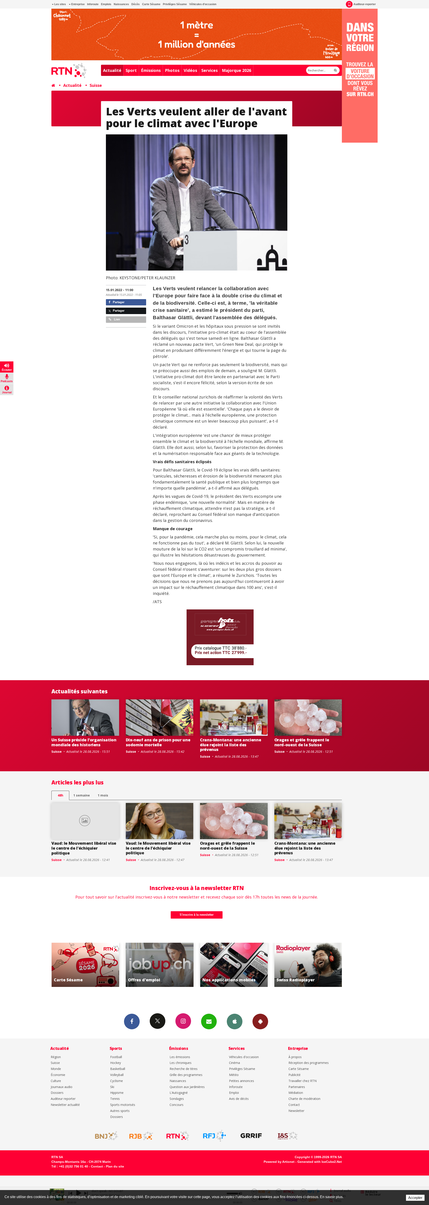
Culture (56, 1081)
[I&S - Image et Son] (288, 1135)
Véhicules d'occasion (202, 4)
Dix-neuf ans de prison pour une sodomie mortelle (158, 742)
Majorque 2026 (236, 70)
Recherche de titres (184, 1069)
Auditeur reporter (63, 1099)
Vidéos (190, 70)
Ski (112, 1087)
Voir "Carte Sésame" (308, 965)
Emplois (106, 4)
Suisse (96, 85)
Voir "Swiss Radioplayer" (233, 965)
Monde (56, 1069)
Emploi (234, 1093)
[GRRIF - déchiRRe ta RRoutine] (251, 1135)
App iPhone (234, 1021)
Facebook (132, 1021)
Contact (294, 1105)
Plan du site (115, 1166)
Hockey (115, 1063)
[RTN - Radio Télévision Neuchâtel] (178, 1135)
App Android (260, 1021)
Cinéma (234, 1063)
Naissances (121, 4)
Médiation (295, 1093)
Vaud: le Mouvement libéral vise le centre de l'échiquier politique (83, 847)
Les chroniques (180, 1063)
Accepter (415, 1198)
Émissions (151, 70)
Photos (172, 70)
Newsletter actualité (65, 1105)
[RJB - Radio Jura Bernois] (141, 1135)
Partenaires (296, 1087)
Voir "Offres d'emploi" (85, 965)
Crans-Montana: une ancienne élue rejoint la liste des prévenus (230, 744)
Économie (58, 1075)
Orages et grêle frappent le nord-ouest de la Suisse (301, 742)
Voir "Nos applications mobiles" (159, 965)
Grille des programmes (186, 1075)
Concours (176, 1105)
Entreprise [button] (78, 4)
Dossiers (57, 1093)
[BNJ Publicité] (104, 1135)
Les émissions (180, 1057)
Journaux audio (61, 1087)
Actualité (112, 70)
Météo (234, 1075)
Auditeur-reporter (364, 4)
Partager (118, 302)
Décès (135, 4)
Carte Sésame (151, 4)
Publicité (294, 1075)
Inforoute (93, 4)
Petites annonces (241, 1081)
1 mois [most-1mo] (103, 795)
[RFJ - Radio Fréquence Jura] (214, 1135)
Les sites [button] (60, 4)
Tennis (115, 1099)
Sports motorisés (122, 1105)
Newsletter (296, 1111)
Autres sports (120, 1111)
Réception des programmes (308, 1063)
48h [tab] (60, 795)
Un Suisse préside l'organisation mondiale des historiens (83, 742)
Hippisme (117, 1093)
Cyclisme (116, 1081)
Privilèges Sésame (175, 4)
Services (209, 70)
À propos (295, 1057)
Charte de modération (304, 1099)
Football (116, 1057)
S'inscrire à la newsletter (197, 914)
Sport (131, 70)
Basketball (117, 1069)
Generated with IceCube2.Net (319, 1161)
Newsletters (209, 1021)
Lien (116, 319)
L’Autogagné (179, 1093)
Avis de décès (239, 1099)
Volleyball (117, 1075)
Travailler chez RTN (302, 1081)
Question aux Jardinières (187, 1087)
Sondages (177, 1099)
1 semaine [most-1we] (81, 795)
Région (56, 1057)
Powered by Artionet (279, 1161)
